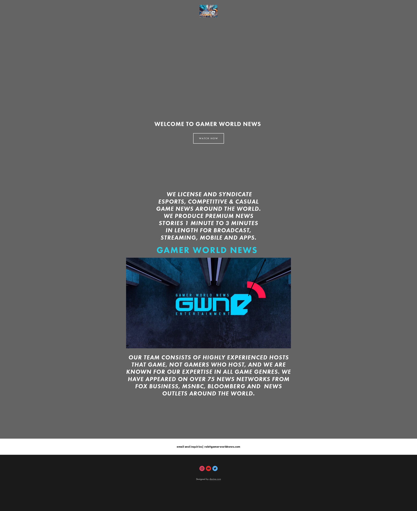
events (60, 20)
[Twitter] (215, 468)
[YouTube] (208, 468)
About (46, 20)
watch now (15, 20)
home (32, 20)
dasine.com (215, 479)
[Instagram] (202, 468)
